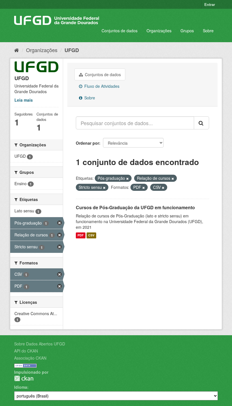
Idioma (20, 387)
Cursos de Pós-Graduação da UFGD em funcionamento (135, 207)
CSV (91, 235)
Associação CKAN (30, 358)
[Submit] (201, 122)
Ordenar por (87, 143)
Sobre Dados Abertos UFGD (39, 344)
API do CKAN (26, 351)
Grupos (187, 30)
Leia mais (23, 100)
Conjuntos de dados (120, 30)
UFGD (72, 50)
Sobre (208, 30)
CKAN (23, 378)
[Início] (16, 50)
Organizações (159, 30)
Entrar (209, 4)
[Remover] (127, 178)
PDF (80, 235)
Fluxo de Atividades (101, 86)
